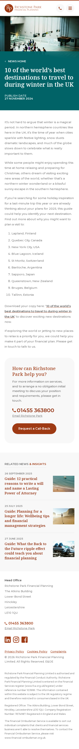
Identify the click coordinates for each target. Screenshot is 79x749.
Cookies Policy (37, 651)
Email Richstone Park (27, 415)
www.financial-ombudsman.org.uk (25, 737)
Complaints (58, 651)
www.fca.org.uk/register (40, 685)
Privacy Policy (14, 651)
